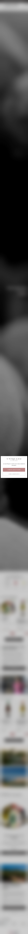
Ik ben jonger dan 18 (14, 474)
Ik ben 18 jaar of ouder (14, 469)
